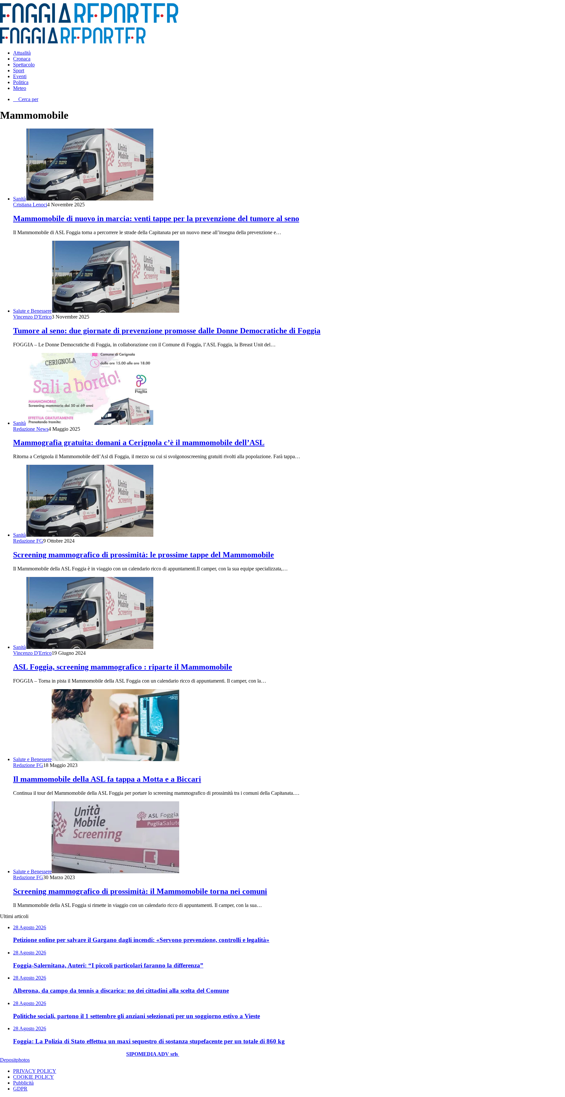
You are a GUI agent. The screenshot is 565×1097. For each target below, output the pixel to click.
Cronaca (21, 58)
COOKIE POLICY (33, 1077)
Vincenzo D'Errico (32, 317)
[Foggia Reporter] (89, 21)
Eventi (19, 76)
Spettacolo (24, 64)
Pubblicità (23, 1083)
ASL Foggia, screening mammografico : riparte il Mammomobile (122, 667)
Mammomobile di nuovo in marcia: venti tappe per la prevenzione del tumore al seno (156, 218)
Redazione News (30, 429)
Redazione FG (28, 541)
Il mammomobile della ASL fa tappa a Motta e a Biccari (107, 779)
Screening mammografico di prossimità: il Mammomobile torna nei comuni (140, 891)
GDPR (20, 1088)
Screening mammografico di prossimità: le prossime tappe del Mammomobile (143, 554)
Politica (20, 82)
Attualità (22, 53)
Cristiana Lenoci (30, 204)
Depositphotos (15, 1060)
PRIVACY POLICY (34, 1071)
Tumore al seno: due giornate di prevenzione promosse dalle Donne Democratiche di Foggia (166, 330)
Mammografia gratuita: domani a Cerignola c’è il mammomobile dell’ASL (139, 442)
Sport (18, 70)
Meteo (19, 88)
